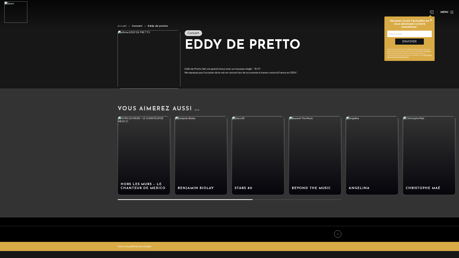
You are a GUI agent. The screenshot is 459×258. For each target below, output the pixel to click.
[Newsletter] (432, 12)
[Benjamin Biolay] (201, 155)
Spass (428, 51)
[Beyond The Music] (315, 155)
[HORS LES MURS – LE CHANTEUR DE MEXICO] (144, 155)
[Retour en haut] (337, 234)
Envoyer (409, 41)
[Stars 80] (258, 155)
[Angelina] (372, 155)
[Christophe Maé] (429, 155)
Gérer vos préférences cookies (134, 246)
